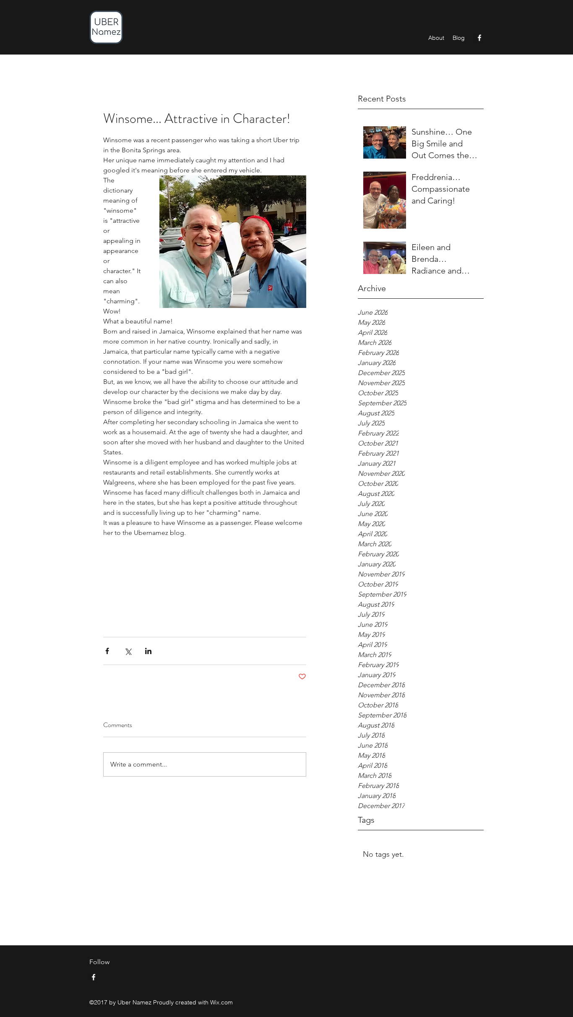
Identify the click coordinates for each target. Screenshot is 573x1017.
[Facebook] (479, 38)
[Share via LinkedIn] (148, 651)
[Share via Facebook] (107, 651)
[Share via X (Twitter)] (128, 651)
